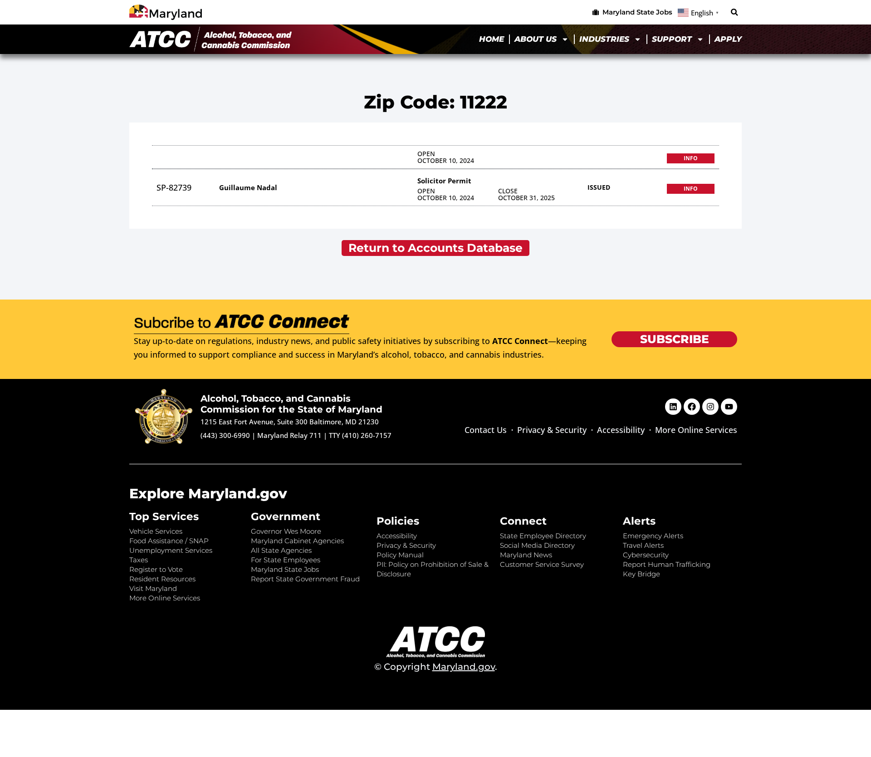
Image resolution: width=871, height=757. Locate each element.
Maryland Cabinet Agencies (297, 540)
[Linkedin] (673, 406)
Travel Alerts (643, 545)
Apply (728, 39)
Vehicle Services (155, 531)
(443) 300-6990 (225, 435)
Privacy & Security (552, 429)
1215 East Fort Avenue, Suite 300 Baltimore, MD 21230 (290, 421)
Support (672, 39)
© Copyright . (435, 666)
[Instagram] (710, 406)
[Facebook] (692, 406)
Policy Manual (400, 555)
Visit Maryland (153, 588)
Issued (598, 187)
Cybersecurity (646, 555)
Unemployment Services (170, 550)
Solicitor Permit (444, 180)
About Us (535, 39)
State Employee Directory (543, 535)
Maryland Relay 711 (290, 435)
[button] (734, 12)
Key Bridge (641, 574)
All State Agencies (281, 550)
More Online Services (696, 429)
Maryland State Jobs (285, 569)
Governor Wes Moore (286, 531)
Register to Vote (156, 569)
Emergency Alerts (653, 535)
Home (491, 39)
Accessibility (621, 429)
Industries (604, 39)
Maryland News (526, 555)
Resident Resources (162, 579)
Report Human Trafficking (666, 564)
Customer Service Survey (542, 564)
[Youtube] (729, 406)
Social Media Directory (537, 545)
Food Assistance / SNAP (169, 540)
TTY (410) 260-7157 (360, 435)
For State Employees (285, 559)
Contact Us (486, 429)
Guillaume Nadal (248, 187)
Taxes (138, 559)
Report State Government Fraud (305, 579)
